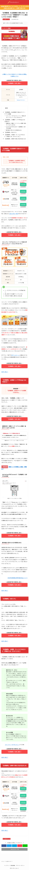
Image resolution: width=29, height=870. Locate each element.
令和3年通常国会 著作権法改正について (17, 578)
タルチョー (22, 100)
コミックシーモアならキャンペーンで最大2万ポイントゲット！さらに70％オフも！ (16, 116)
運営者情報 (13, 865)
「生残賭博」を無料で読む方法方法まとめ (15, 139)
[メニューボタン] (2, 2)
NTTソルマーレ (15, 355)
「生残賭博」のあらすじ (10, 132)
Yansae (18, 100)
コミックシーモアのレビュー (12, 744)
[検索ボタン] (26, 2)
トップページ (7, 865)
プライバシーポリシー (20, 865)
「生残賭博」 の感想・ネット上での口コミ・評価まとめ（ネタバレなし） (14, 135)
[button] (3, 845)
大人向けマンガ (6, 19)
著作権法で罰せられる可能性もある (14, 130)
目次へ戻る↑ (4, 372)
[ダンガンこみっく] (14, 2)
